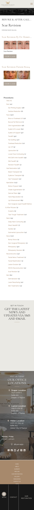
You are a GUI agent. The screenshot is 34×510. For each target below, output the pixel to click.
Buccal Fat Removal (15, 122)
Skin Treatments (13, 286)
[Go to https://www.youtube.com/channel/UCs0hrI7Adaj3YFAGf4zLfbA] (15, 450)
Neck (8, 218)
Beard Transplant (14, 172)
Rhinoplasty (12, 247)
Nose (8, 236)
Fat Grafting (12, 140)
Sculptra (11, 211)
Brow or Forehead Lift (15, 118)
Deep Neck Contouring (15, 222)
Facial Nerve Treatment (16, 257)
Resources (17, 479)
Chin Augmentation (14, 125)
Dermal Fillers (12, 193)
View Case (10, 56)
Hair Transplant (13, 179)
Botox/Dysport (13, 186)
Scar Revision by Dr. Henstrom (17, 36)
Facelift (10, 136)
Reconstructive (11, 254)
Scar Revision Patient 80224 (16, 66)
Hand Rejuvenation (14, 197)
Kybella (10, 229)
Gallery (17, 476)
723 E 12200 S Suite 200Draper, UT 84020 (18, 395)
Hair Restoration (11, 168)
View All (9, 101)
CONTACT (13, 497)
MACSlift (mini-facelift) (15, 157)
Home (17, 464)
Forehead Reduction (15, 143)
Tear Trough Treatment (16, 214)
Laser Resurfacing (14, 282)
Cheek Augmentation (15, 190)
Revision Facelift (13, 165)
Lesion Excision (13, 264)
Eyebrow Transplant (15, 175)
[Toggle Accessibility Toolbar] (4, 494)
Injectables (10, 182)
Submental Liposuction (16, 232)
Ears (7, 104)
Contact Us (17, 481)
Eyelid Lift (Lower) (14, 129)
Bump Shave (12, 239)
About (17, 466)
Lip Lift (10, 147)
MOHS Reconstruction (15, 268)
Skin (7, 275)
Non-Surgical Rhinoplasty (16, 243)
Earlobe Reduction (14, 111)
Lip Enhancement (14, 200)
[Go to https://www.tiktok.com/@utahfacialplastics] (18, 450)
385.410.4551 (18, 444)
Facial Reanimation (14, 261)
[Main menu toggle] (31, 3)
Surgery (17, 469)
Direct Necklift (13, 225)
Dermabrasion (13, 279)
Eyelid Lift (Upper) (14, 133)
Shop (17, 484)
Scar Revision (12, 271)
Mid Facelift (12, 161)
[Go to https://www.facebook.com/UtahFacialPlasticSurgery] (12, 450)
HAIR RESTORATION (26, 497)
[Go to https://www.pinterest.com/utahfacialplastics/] (21, 450)
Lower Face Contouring (16, 154)
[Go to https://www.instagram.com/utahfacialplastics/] (9, 450)
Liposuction (12, 150)
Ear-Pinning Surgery (14, 108)
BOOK (4, 497)
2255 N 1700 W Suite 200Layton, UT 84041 (18, 410)
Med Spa (17, 471)
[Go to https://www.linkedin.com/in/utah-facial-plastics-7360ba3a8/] (24, 450)
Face (8, 115)
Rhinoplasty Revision (15, 250)
